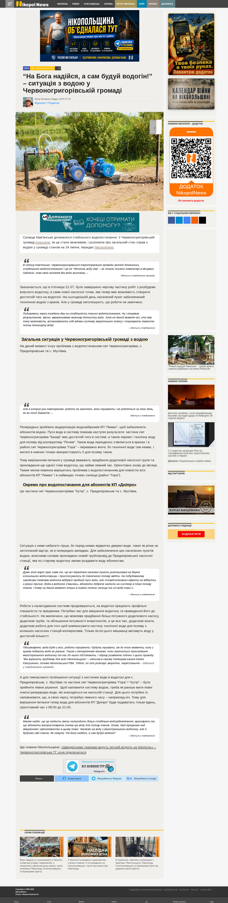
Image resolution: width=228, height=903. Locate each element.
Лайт (142, 4)
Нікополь (62, 4)
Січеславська (92, 4)
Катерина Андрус (49, 99)
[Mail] (202, 220)
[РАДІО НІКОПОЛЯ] (191, 93)
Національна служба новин (195, 461)
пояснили (42, 242)
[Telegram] (179, 220)
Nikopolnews (104, 247)
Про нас (195, 890)
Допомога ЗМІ (170, 890)
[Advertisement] (89, 379)
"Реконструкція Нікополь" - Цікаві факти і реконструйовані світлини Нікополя (191, 367)
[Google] (186, 220)
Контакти (184, 890)
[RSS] (194, 220)
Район (75, 4)
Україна (108, 4)
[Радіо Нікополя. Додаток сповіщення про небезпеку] (191, 44)
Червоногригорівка (45, 68)
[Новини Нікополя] (32, 6)
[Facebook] (171, 220)
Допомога (167, 4)
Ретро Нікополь (125, 4)
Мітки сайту (206, 890)
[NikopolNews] (89, 766)
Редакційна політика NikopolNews (146, 890)
